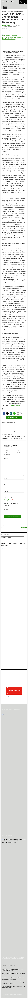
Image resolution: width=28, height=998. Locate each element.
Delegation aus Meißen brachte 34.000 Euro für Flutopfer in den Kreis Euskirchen (13, 436)
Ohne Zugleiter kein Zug (8, 430)
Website (6, 491)
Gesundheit (20, 11)
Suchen (3, 526)
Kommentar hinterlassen (9, 26)
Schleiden (11, 422)
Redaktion (16, 25)
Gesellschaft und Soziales (9, 11)
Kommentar (7, 458)
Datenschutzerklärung (7, 996)
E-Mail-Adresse (8, 485)
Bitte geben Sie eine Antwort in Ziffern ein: (12, 504)
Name (6, 478)
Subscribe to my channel (15, 690)
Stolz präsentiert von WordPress (9, 994)
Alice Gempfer (5, 986)
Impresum (19, 994)
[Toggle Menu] (5, 7)
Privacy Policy (8, 499)
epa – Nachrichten (8, 2)
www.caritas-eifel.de (14, 405)
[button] (4, 413)
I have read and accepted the (12, 498)
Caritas (5, 422)
